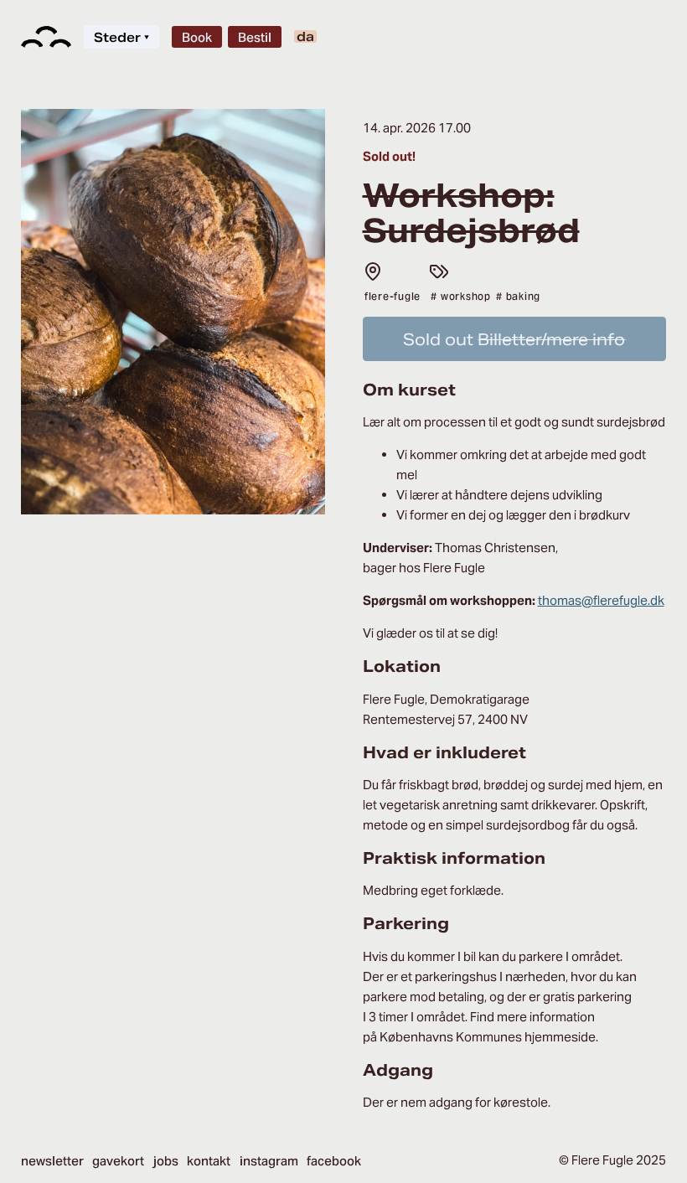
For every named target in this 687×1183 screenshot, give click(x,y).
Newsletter (52, 1161)
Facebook (334, 1161)
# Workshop (461, 296)
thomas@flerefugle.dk (601, 600)
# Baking (518, 296)
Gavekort (118, 1161)
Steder (121, 37)
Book (197, 37)
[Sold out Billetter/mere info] (515, 356)
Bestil (254, 37)
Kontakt (208, 1161)
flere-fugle (392, 296)
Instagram (269, 1161)
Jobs (165, 1161)
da (305, 36)
